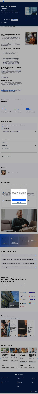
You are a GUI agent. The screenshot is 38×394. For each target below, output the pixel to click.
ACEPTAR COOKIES (15, 199)
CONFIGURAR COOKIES (19, 202)
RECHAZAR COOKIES (23, 199)
